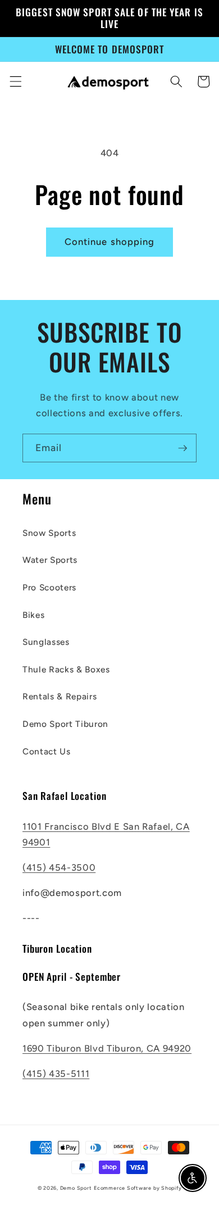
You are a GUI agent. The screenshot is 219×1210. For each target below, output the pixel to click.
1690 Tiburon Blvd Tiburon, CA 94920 (106, 1048)
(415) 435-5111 (55, 1073)
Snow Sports (49, 532)
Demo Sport (76, 1188)
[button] (15, 81)
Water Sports (49, 559)
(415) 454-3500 (58, 867)
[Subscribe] (182, 448)
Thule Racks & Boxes (66, 669)
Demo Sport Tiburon (65, 723)
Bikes (33, 614)
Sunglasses (46, 641)
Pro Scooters (49, 587)
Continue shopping (110, 241)
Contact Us (46, 751)
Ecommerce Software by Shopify (137, 1188)
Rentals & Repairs (59, 696)
